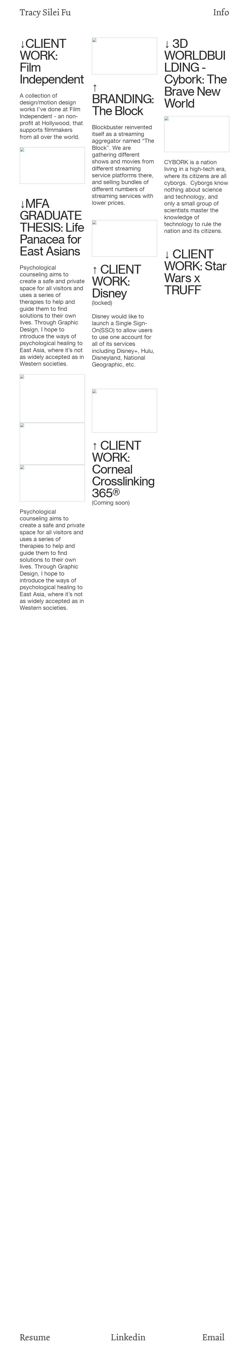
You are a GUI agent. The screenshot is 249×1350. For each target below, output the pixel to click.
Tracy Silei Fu (45, 12)
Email (213, 1337)
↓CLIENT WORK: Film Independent (52, 61)
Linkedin (128, 1337)
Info (221, 12)
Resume (35, 1337)
